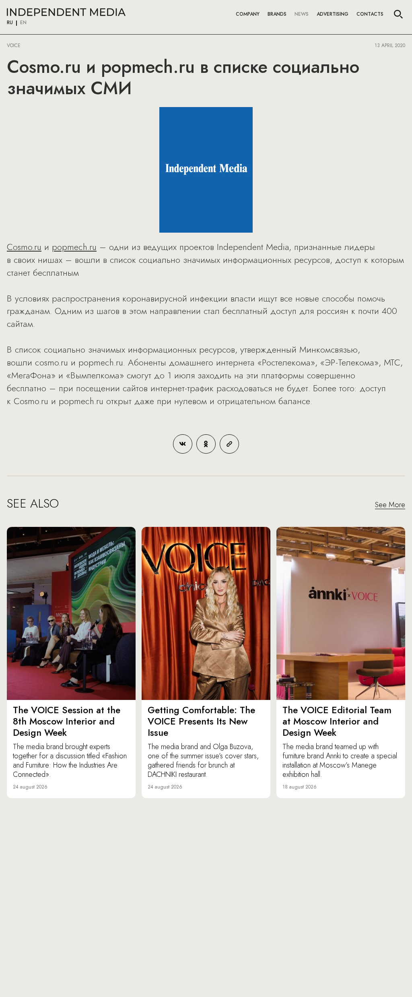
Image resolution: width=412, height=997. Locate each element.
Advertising (332, 14)
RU (10, 23)
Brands (277, 14)
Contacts (369, 14)
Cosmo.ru (24, 246)
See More (390, 505)
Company (248, 14)
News (302, 14)
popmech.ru (74, 246)
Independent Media (66, 12)
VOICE (14, 45)
